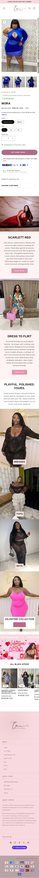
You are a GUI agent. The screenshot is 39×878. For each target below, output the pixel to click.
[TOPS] (19, 518)
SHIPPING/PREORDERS (11, 782)
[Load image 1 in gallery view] (7, 82)
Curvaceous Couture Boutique (28, 858)
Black (19, 122)
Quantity (5, 134)
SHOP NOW (20, 271)
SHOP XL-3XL (8, 758)
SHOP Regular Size (9, 755)
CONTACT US (8, 789)
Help (5, 769)
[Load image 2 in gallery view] (19, 82)
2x (11, 130)
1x (4, 130)
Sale (5, 762)
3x (18, 130)
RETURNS (7, 785)
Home (5, 747)
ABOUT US (19, 372)
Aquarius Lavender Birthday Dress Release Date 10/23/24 (9, 692)
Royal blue (8, 122)
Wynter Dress (23, 690)
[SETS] (19, 570)
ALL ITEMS (7, 751)
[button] (4, 8)
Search (6, 793)
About (5, 765)
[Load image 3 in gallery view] (31, 82)
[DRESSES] (19, 466)
